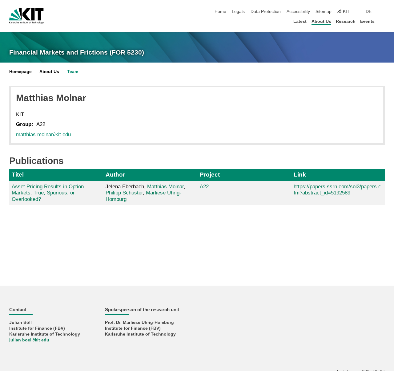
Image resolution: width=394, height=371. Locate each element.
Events (367, 21)
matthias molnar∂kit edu (43, 134)
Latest (300, 21)
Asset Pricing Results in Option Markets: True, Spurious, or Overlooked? (48, 193)
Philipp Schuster (124, 193)
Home (220, 11)
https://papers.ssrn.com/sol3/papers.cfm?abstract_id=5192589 (337, 190)
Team (72, 71)
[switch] (383, 11)
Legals (238, 11)
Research (346, 21)
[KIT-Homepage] (26, 16)
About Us (321, 21)
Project (210, 174)
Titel (18, 174)
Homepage (20, 71)
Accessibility (298, 11)
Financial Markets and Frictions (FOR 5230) (76, 52)
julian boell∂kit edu (29, 340)
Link (300, 174)
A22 (204, 187)
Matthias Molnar (165, 187)
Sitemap (324, 11)
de (369, 11)
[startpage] (383, 21)
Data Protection (266, 11)
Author (115, 174)
